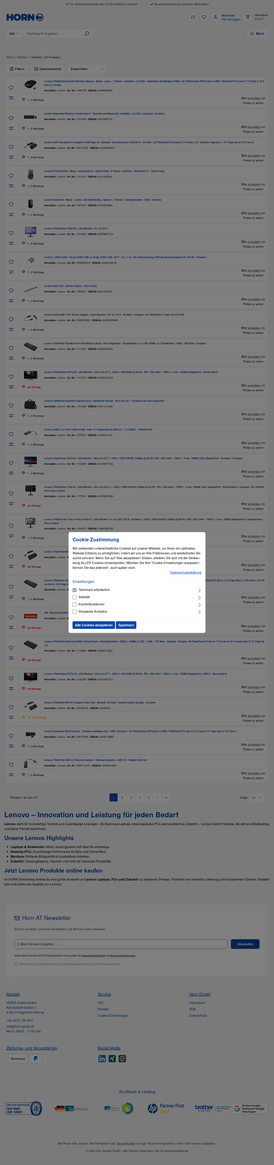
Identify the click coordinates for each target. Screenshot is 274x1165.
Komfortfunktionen (92, 604)
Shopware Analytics (93, 611)
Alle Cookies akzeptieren (94, 625)
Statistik (84, 597)
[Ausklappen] (199, 590)
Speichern (126, 625)
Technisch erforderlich (94, 589)
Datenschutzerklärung (186, 572)
